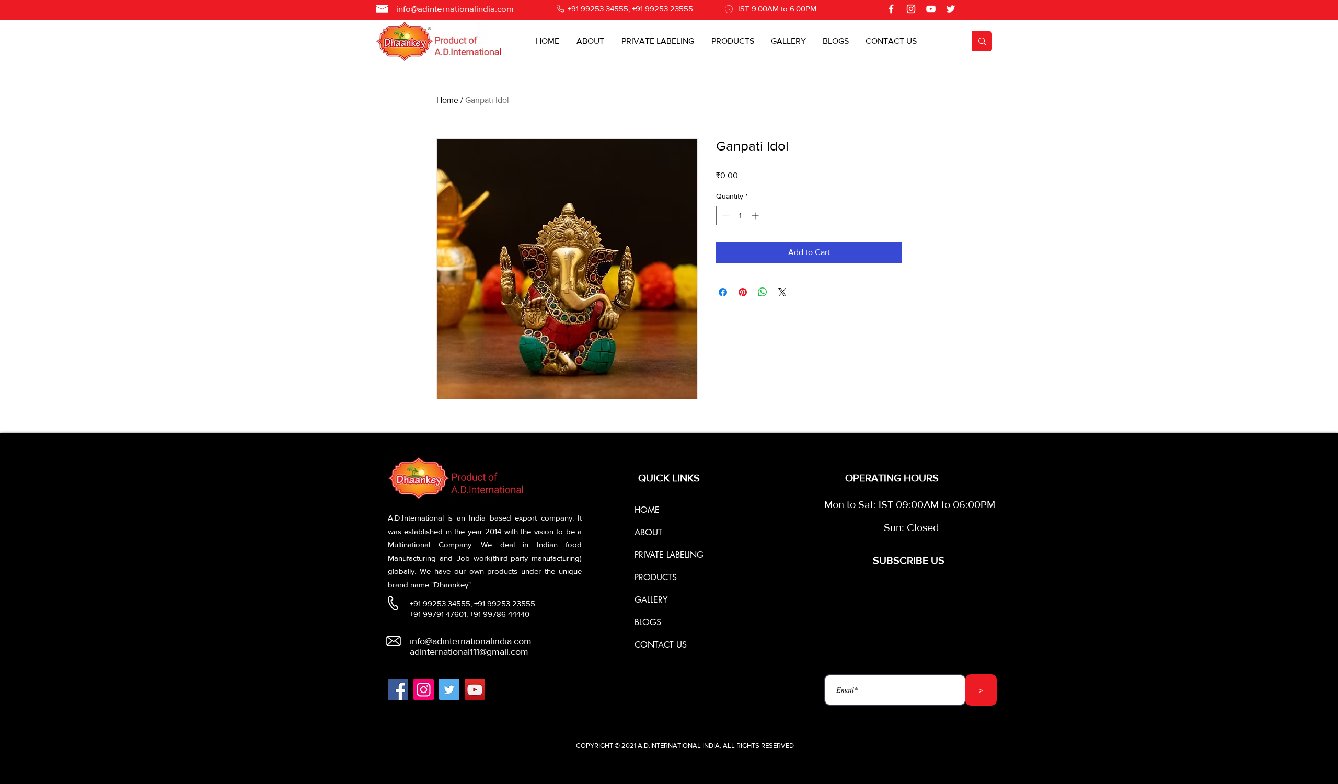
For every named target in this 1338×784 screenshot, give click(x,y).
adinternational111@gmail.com (469, 652)
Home (447, 100)
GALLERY (651, 599)
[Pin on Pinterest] (742, 292)
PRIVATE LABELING (669, 554)
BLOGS (648, 622)
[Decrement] (724, 215)
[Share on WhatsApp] (762, 292)
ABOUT (648, 532)
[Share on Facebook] (723, 292)
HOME (647, 509)
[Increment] (756, 215)
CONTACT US (661, 644)
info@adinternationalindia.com (455, 9)
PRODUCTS (656, 577)
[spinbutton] (740, 215)
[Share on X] (782, 292)
